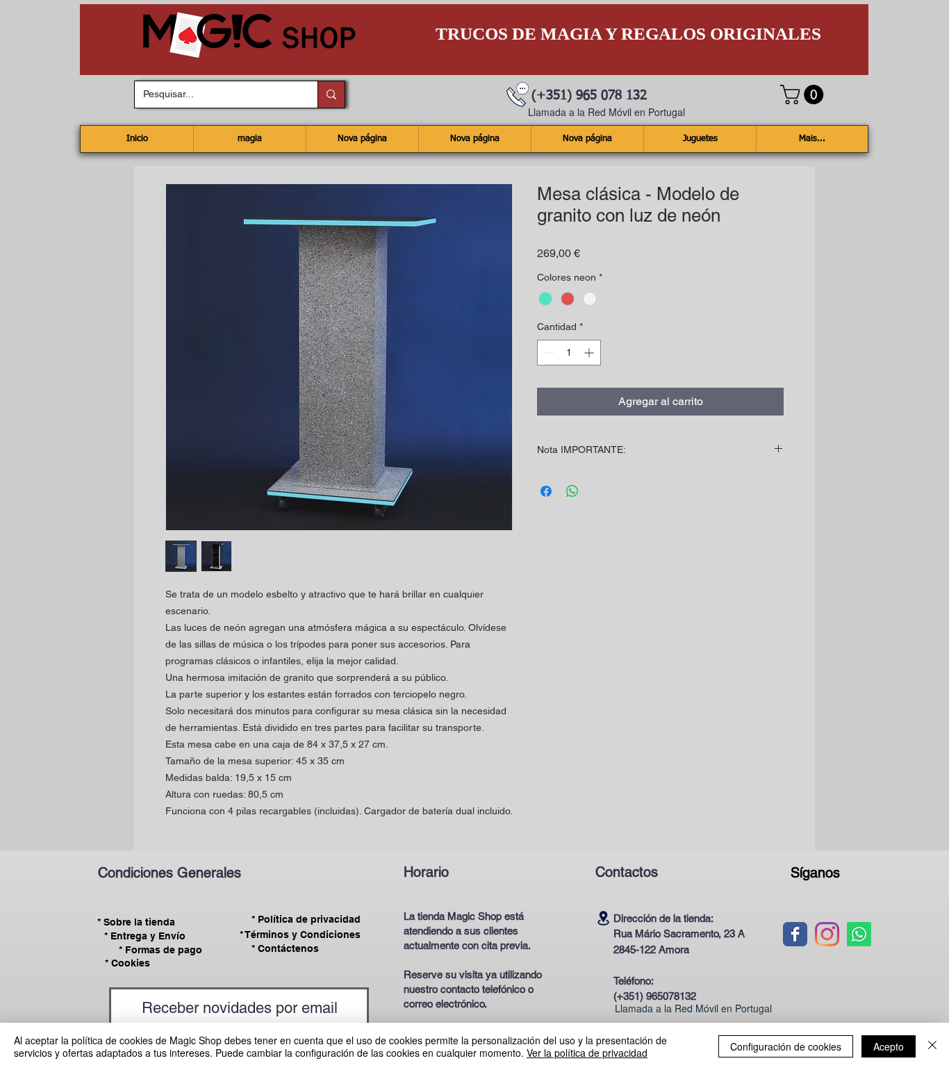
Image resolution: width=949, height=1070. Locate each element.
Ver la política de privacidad (587, 1053)
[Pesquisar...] (331, 94)
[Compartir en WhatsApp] (572, 491)
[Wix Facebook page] (795, 934)
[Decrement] (547, 352)
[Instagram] (827, 934)
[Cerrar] (932, 1046)
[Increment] (590, 352)
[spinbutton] (568, 352)
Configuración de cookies (785, 1046)
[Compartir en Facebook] (546, 491)
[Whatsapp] (859, 934)
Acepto (888, 1046)
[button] (804, 94)
